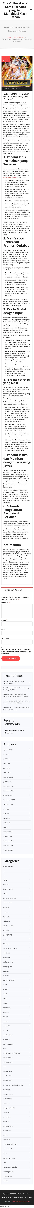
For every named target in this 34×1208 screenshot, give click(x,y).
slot (4, 1067)
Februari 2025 (8, 832)
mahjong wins (7, 966)
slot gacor (6, 1103)
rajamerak (6, 1008)
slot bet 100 (7, 1071)
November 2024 (8, 845)
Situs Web (5, 638)
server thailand (8, 1044)
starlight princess (9, 1158)
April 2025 (6, 823)
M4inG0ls (7, 89)
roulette (6, 1012)
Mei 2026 (6, 763)
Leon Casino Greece (10, 948)
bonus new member (10, 898)
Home (9, 37)
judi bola (6, 939)
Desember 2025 (8, 786)
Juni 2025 (6, 813)
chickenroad (7, 912)
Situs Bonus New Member (12, 1053)
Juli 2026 (6, 754)
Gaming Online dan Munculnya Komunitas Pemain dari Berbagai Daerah (17, 702)
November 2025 (8, 791)
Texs (5, 1162)
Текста (5, 1181)
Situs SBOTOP (8, 1062)
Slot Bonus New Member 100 (13, 1085)
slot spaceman (8, 1126)
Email (3, 629)
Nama (4, 620)
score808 (6, 1039)
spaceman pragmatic (10, 1144)
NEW (5, 985)
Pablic (5, 994)
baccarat (6, 884)
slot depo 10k (8, 1094)
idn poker (6, 930)
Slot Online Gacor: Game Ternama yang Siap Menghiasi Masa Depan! (15, 10)
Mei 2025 (6, 818)
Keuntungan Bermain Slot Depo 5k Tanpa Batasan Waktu (14, 682)
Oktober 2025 (8, 795)
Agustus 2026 (8, 750)
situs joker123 (8, 1058)
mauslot (6, 971)
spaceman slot (8, 1149)
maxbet (5, 976)
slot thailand (7, 1131)
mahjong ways (8, 962)
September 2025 (9, 800)
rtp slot (5, 1017)
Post (5, 998)
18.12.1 (5, 880)
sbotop (5, 1030)
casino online (7, 903)
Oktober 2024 (8, 850)
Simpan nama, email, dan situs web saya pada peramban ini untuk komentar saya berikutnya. (16, 652)
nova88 (5, 989)
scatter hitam (7, 1035)
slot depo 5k (7, 1099)
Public (5, 1003)
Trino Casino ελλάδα (10, 1167)
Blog (4, 894)
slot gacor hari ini (9, 1108)
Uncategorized (19, 37)
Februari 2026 (8, 777)
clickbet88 (6, 921)
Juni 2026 (6, 759)
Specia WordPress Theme (21, 1201)
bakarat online (8, 889)
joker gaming (7, 935)
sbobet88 (6, 1026)
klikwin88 (6, 944)
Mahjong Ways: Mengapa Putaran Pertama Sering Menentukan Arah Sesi (16, 695)
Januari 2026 (7, 782)
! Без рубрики (8, 866)
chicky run (6, 916)
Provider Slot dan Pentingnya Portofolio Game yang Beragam (16, 708)
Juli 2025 (6, 809)
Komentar (5, 602)
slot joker (6, 1112)
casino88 (6, 907)
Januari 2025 (7, 836)
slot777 (5, 1135)
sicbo (5, 1048)
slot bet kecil (7, 1080)
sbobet (5, 1021)
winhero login (7, 1176)
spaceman (6, 1140)
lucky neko (6, 957)
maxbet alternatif (9, 980)
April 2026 (6, 768)
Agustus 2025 (8, 804)
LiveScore (6, 953)
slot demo (6, 1089)
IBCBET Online (8, 925)
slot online (6, 1117)
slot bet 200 (7, 1076)
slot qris (6, 1121)
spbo (5, 1153)
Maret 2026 (7, 772)
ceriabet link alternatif (10, 177)
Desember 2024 (8, 841)
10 (4, 875)
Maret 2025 (7, 827)
